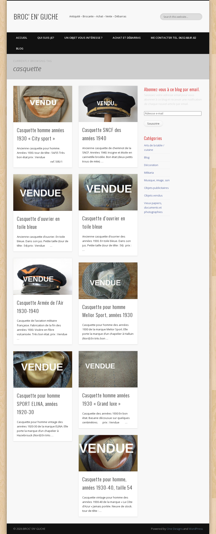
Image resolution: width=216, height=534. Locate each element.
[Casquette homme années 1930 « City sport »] (42, 104)
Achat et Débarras (127, 38)
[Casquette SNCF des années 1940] (108, 104)
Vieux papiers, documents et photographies (153, 207)
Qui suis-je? (45, 38)
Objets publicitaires (156, 188)
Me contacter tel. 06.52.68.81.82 (173, 38)
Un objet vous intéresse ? (83, 38)
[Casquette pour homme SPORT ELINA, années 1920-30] (42, 369)
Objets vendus (153, 195)
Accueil (21, 38)
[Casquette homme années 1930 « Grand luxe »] (108, 369)
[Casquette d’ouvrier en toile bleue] (108, 192)
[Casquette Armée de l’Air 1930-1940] (42, 276)
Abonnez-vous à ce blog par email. (172, 89)
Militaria (149, 172)
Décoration (151, 165)
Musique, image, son (157, 180)
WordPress (196, 529)
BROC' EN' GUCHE (36, 16)
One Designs (175, 529)
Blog (19, 48)
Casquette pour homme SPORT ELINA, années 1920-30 (38, 403)
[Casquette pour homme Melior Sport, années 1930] (108, 280)
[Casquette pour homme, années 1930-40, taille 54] (108, 453)
